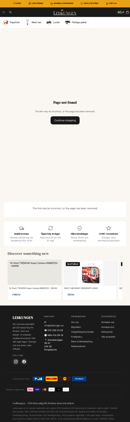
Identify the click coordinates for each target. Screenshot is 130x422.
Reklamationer (78, 346)
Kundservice (107, 327)
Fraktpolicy (76, 336)
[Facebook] (24, 361)
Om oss (75, 322)
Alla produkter (108, 336)
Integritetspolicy (79, 332)
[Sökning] (10, 12)
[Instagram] (16, 361)
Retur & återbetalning (81, 341)
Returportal (107, 332)
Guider (90, 332)
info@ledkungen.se (54, 325)
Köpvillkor (76, 327)
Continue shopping (65, 120)
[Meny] (3, 12)
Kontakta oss (107, 322)
